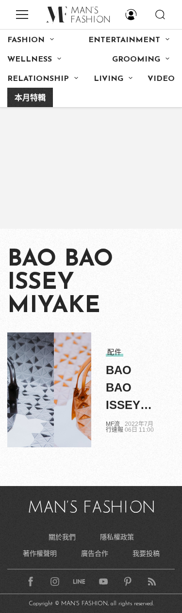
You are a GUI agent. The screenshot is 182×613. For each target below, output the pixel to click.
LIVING (108, 79)
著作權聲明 (40, 553)
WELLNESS (29, 59)
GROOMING (136, 59)
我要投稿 (146, 553)
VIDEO (161, 79)
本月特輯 (30, 98)
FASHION (26, 40)
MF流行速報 (114, 427)
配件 (114, 352)
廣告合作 (94, 553)
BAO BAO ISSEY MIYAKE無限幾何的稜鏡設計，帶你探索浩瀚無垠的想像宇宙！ (129, 388)
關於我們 (62, 537)
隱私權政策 (117, 537)
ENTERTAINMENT (124, 40)
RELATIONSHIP (38, 79)
